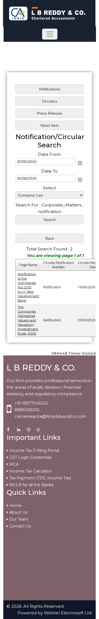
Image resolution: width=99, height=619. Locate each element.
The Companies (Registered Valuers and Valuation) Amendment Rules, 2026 (28, 320)
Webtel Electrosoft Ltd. (68, 612)
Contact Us (20, 526)
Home (15, 505)
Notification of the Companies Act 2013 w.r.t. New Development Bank (28, 287)
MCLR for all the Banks (31, 484)
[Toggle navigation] (49, 34)
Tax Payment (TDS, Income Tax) (40, 478)
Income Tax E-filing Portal (34, 450)
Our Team (18, 519)
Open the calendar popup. (80, 163)
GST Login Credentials (30, 457)
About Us (18, 512)
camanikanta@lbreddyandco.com (50, 416)
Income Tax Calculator (30, 471)
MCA (14, 464)
